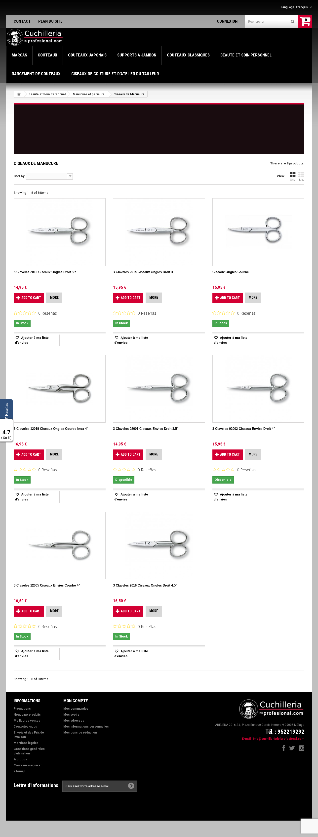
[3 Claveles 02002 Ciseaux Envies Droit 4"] (258, 388)
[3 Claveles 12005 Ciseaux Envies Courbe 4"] (59, 545)
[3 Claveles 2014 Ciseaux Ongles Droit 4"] (159, 232)
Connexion (227, 21)
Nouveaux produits (27, 714)
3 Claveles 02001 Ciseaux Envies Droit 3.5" (145, 429)
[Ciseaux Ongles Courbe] (258, 232)
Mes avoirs (71, 714)
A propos (20, 759)
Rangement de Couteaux (36, 73)
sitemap (19, 771)
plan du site (50, 21)
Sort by (19, 176)
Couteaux (47, 54)
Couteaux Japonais (87, 54)
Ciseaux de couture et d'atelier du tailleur (115, 73)
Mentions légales (26, 743)
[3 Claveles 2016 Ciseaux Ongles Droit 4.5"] (159, 545)
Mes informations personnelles (86, 726)
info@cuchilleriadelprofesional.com (278, 738)
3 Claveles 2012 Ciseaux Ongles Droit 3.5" (46, 272)
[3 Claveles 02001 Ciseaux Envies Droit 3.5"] (159, 388)
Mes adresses (73, 720)
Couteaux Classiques (188, 54)
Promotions (22, 708)
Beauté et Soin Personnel (246, 54)
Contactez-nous (25, 726)
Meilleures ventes (27, 720)
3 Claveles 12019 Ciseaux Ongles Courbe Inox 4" (51, 429)
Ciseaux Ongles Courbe (230, 272)
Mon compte (75, 700)
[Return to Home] (19, 94)
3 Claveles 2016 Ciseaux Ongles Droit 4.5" (145, 585)
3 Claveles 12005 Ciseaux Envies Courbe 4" (47, 585)
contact (22, 21)
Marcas (19, 54)
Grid (292, 179)
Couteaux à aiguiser (28, 765)
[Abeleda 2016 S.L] (35, 37)
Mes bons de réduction (80, 732)
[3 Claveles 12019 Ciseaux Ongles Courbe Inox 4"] (59, 388)
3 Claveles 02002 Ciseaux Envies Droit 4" (243, 429)
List (301, 179)
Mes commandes (75, 708)
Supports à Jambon (136, 54)
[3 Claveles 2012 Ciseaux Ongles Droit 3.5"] (59, 232)
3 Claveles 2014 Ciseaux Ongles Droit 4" (143, 272)
